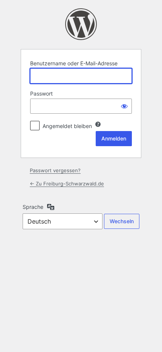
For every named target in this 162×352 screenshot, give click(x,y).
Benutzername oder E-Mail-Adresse (74, 63)
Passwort (41, 93)
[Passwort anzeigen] (124, 106)
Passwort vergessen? (55, 170)
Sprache (33, 207)
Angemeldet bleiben (67, 126)
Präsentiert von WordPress (81, 24)
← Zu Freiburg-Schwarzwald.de (67, 184)
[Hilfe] (97, 124)
